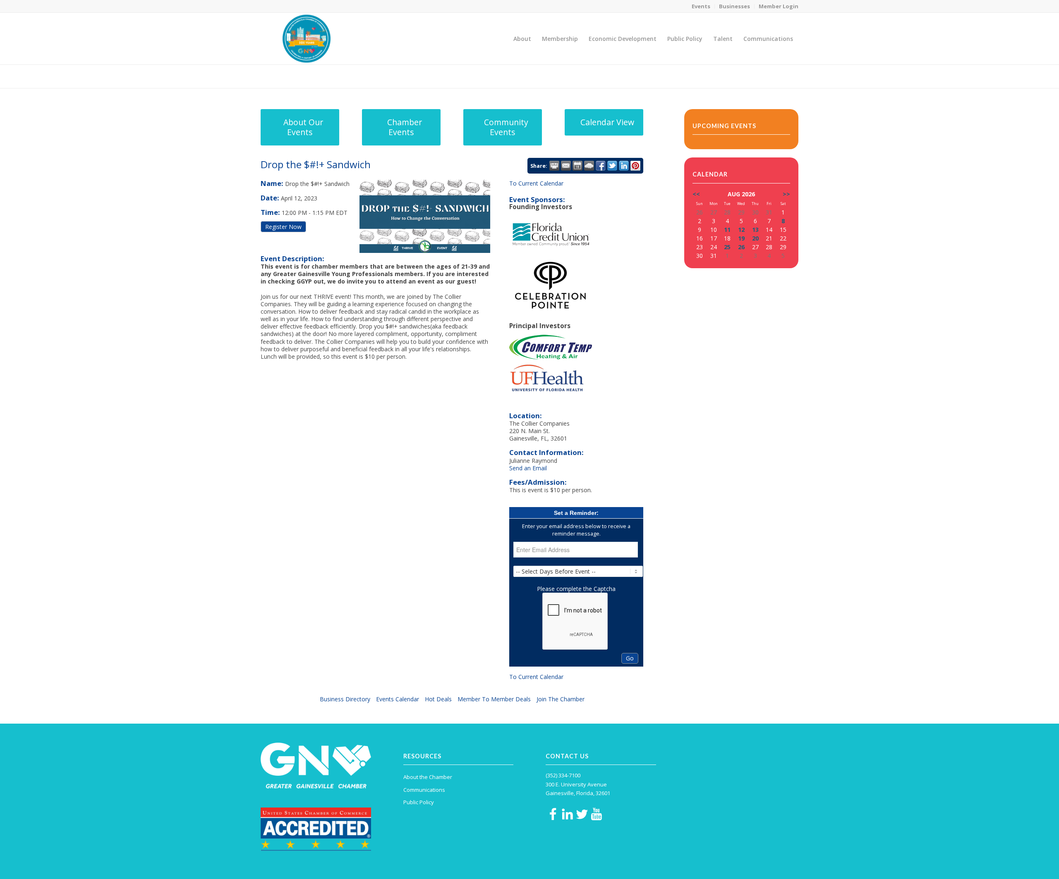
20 (755, 238)
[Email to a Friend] (566, 166)
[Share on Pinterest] (635, 166)
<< (696, 194)
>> (786, 194)
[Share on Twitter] (612, 166)
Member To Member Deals (494, 699)
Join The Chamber (561, 699)
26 (741, 247)
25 (727, 247)
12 (741, 229)
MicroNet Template (289, 76)
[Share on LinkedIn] (624, 166)
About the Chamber (427, 777)
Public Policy (418, 802)
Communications (424, 789)
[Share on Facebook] (601, 166)
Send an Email (528, 468)
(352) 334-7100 (563, 775)
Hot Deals (438, 699)
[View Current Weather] (589, 166)
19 (741, 238)
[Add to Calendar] (577, 166)
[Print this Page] (554, 166)
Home (741, 76)
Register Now (283, 227)
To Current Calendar (536, 183)
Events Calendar (397, 699)
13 (755, 229)
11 (727, 229)
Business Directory (345, 699)
